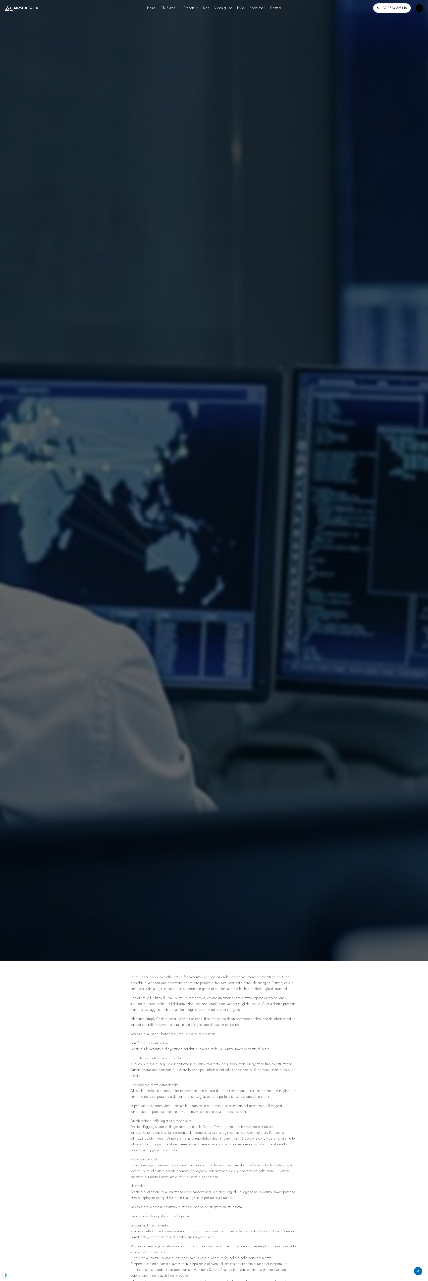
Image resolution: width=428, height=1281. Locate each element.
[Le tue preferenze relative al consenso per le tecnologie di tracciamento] (6, 1275)
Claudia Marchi (53, 539)
